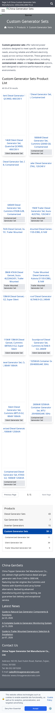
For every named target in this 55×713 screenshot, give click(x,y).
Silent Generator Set (13, 542)
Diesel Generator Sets (14, 513)
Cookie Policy (50, 698)
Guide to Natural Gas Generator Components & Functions (25, 613)
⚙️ (50, 708)
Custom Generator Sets (40, 27)
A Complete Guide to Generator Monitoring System (27, 623)
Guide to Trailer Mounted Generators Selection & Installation (26, 633)
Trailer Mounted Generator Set (18, 548)
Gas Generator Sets (13, 519)
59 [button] (47, 531)
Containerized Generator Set (17, 537)
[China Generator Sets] (20, 10)
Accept (35, 708)
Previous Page (10, 494)
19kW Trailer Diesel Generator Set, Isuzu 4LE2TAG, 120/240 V (41, 211)
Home (10, 27)
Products (21, 27)
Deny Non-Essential (13, 708)
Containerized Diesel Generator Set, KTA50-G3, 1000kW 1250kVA (14, 474)
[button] (3, 10)
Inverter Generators (14, 525)
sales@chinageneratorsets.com (24, 671)
